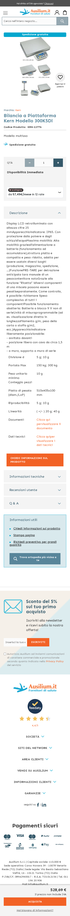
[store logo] (35, 11)
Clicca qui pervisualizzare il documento (49, 424)
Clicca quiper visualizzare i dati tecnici (46, 441)
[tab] (35, 212)
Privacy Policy (55, 661)
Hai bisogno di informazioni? (35, 910)
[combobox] (35, 21)
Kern (18, 110)
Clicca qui (48, 3)
